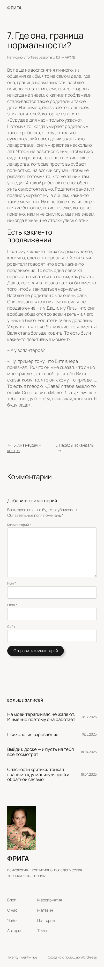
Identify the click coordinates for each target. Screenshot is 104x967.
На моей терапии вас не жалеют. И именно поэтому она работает (41, 717)
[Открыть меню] (94, 8)
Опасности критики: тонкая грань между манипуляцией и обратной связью (38, 774)
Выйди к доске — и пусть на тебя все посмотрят (40, 752)
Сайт (11, 626)
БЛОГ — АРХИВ (63, 57)
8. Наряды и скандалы (74, 445)
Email (12, 604)
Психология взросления (32, 734)
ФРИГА (14, 8)
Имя (11, 583)
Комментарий (19, 524)
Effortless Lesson (36, 57)
